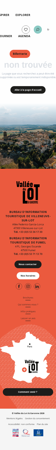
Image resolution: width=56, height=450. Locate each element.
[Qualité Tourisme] (26, 433)
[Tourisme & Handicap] (38, 432)
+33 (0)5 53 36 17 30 (30, 232)
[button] (38, 30)
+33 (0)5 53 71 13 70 (30, 254)
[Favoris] (26, 30)
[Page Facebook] (19, 286)
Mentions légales (15, 418)
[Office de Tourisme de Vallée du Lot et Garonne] (28, 192)
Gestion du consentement (37, 418)
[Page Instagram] (28, 286)
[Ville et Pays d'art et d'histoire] (16, 433)
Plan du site (42, 424)
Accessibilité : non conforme (21, 424)
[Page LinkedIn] (37, 286)
